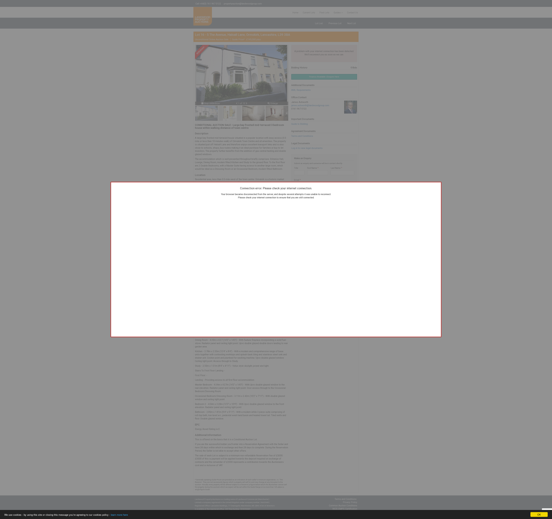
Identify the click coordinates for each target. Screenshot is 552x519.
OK (539, 514)
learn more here (119, 514)
